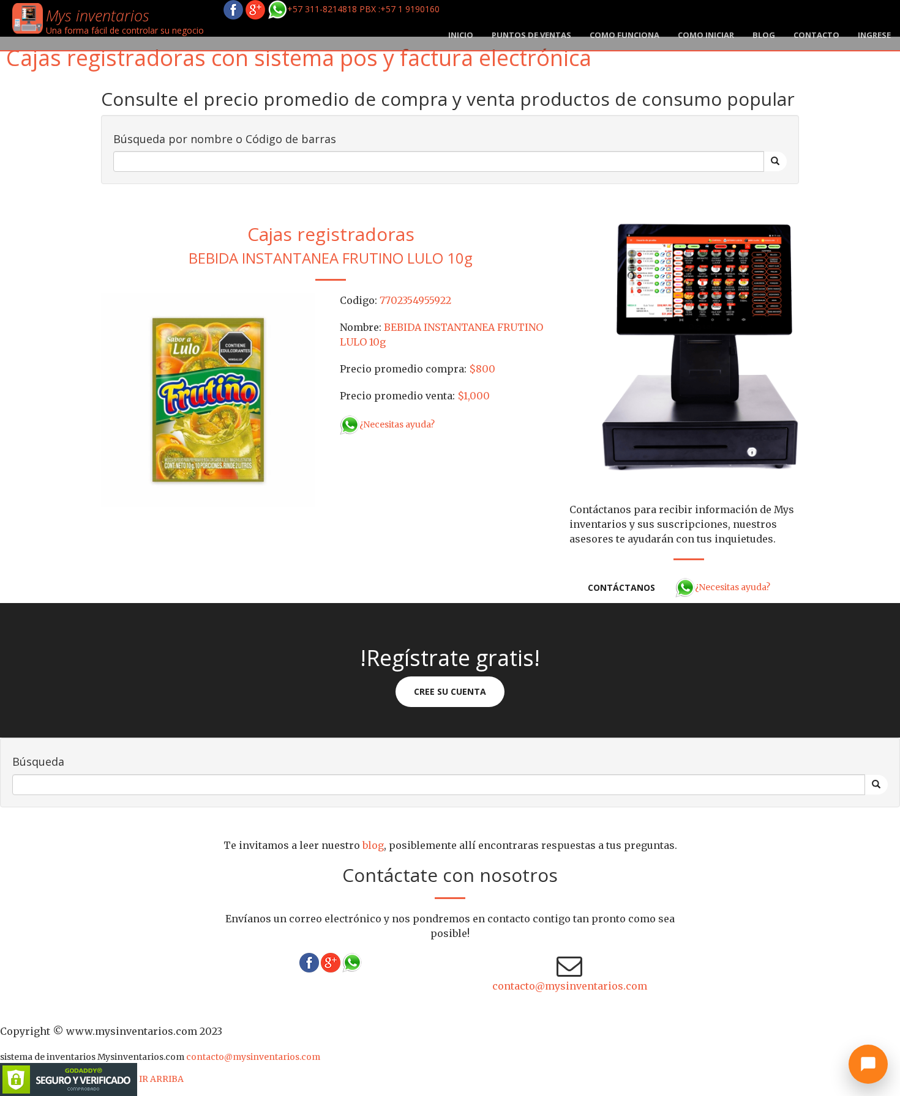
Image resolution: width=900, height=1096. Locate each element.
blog (763, 34)
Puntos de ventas (531, 34)
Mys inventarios (97, 15)
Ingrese (874, 34)
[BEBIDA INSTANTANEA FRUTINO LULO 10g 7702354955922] (208, 399)
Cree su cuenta (450, 691)
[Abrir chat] (868, 1064)
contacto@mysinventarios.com (569, 986)
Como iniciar (706, 34)
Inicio (460, 34)
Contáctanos (621, 587)
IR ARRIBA (161, 1078)
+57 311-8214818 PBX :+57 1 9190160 (363, 9)
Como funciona (624, 34)
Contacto (816, 34)
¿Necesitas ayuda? (397, 424)
